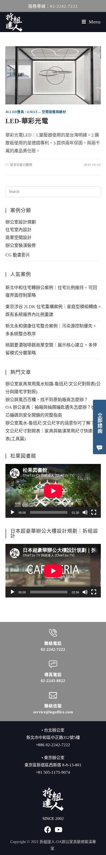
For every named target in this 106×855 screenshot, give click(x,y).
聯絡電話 (53, 643)
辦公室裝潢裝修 (20, 245)
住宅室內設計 (18, 229)
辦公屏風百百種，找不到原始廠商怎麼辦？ (46, 399)
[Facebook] (47, 829)
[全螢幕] (93, 512)
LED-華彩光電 (26, 121)
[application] (53, 491)
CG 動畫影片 (17, 255)
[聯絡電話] (53, 632)
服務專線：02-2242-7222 (53, 6)
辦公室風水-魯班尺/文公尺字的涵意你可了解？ (50, 423)
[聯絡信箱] (53, 695)
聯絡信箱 (53, 706)
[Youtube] (58, 829)
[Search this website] (53, 191)
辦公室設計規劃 (20, 222)
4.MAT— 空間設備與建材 (46, 112)
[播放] (12, 512)
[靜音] (85, 512)
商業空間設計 (18, 237)
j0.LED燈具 (14, 112)
